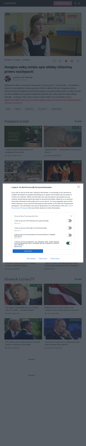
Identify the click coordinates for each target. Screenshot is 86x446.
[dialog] (43, 223)
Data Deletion (31, 258)
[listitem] (43, 216)
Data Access (43, 258)
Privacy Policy (54, 258)
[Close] (79, 188)
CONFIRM (28, 251)
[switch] (69, 220)
